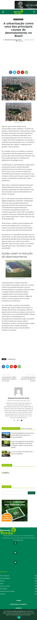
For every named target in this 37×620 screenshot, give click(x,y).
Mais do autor (26, 428)
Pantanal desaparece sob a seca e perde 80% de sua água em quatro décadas (22, 435)
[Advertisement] (18, 56)
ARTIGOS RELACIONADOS (11, 428)
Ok (19, 617)
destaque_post (11, 359)
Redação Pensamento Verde (13, 39)
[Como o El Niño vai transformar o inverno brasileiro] (6, 454)
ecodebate (19, 122)
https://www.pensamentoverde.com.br (18, 400)
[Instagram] (18, 421)
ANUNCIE (18, 608)
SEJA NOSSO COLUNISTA (18, 604)
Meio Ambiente (18, 19)
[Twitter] (22, 421)
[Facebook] (15, 421)
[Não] (35, 614)
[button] (34, 12)
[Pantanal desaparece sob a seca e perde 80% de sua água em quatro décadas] (6, 435)
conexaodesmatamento (19, 278)
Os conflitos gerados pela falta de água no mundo (28, 379)
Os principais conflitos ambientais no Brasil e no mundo (9, 379)
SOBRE (18, 600)
